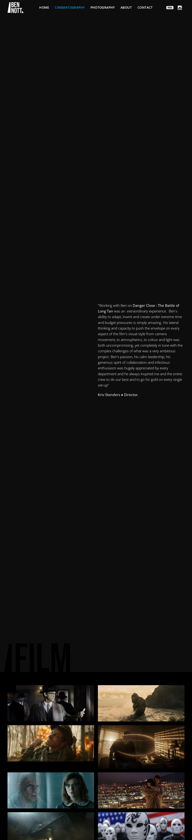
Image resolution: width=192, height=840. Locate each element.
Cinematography (70, 7)
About (126, 7)
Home (44, 7)
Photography (103, 7)
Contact (145, 7)
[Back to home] (16, 7)
